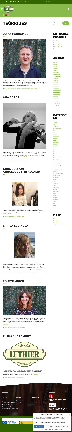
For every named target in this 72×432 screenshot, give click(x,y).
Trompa (55, 197)
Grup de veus (56, 48)
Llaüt (54, 167)
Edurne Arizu (13, 281)
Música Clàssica (56, 175)
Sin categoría (56, 191)
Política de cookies (45, 429)
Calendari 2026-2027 (58, 47)
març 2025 (55, 86)
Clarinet (55, 138)
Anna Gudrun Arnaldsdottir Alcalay (22, 170)
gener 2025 (56, 88)
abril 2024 (55, 100)
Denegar (50, 426)
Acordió (5, 327)
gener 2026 (56, 72)
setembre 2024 (56, 94)
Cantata (9, 327)
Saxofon (55, 189)
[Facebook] (46, 2)
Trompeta (55, 199)
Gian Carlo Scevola (57, 43)
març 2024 (55, 102)
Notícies (55, 179)
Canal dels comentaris (58, 222)
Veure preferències (62, 426)
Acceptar (39, 426)
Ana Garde (11, 97)
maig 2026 (55, 66)
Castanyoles (56, 136)
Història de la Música (25, 88)
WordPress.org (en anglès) (59, 224)
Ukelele (54, 201)
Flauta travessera (57, 150)
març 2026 (55, 70)
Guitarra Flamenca (57, 159)
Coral (54, 148)
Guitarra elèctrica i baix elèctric (60, 157)
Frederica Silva (56, 45)
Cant (5, 216)
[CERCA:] (58, 23)
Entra (54, 218)
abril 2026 (55, 68)
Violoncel (55, 205)
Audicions (55, 126)
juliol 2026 (55, 62)
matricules (55, 171)
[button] (2, 9)
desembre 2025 (57, 74)
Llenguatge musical (33, 88)
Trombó (55, 195)
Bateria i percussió (57, 128)
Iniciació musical (7, 159)
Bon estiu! (55, 41)
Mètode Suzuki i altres (58, 173)
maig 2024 (55, 98)
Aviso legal (61, 429)
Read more (29, 85)
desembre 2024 (57, 90)
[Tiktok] (51, 2)
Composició (6, 88)
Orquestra (21, 159)
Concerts (55, 144)
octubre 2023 (56, 104)
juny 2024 (55, 96)
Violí (24, 159)
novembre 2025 (57, 76)
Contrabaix (55, 146)
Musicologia (34, 271)
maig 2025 (55, 82)
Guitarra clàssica (57, 156)
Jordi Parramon (15, 34)
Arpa (54, 124)
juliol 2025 (55, 78)
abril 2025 (55, 84)
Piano (23, 216)
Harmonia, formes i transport (14, 88)
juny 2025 (55, 80)
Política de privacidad (53, 429)
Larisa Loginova (15, 225)
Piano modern (56, 187)
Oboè (54, 181)
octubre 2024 (56, 92)
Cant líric (55, 132)
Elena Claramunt (17, 336)
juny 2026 (55, 64)
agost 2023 (56, 106)
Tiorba (54, 193)
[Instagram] (49, 2)
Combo (54, 140)
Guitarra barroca (57, 154)
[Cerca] (66, 23)
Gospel (12, 327)
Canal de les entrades (58, 220)
